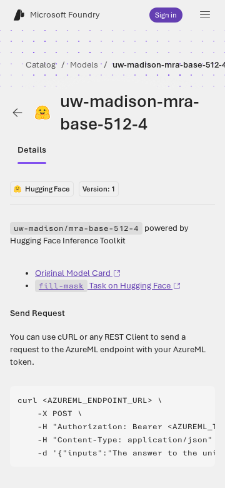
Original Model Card (73, 273)
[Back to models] (17, 112)
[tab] (32, 150)
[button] (205, 15)
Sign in (166, 15)
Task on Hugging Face (105, 285)
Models (84, 64)
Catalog (41, 64)
